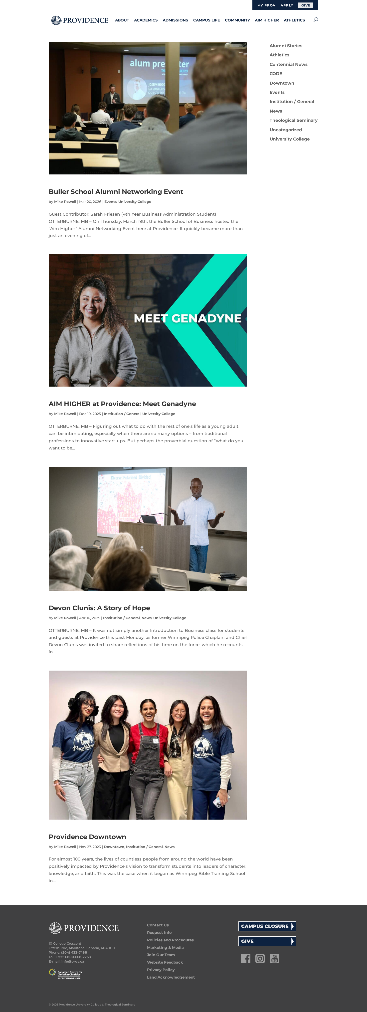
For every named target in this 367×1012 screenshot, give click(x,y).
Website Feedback (165, 962)
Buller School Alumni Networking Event (116, 192)
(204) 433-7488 (74, 952)
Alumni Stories (286, 45)
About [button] (122, 20)
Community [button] (237, 20)
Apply (287, 5)
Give (306, 5)
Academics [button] (146, 20)
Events (110, 201)
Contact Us (158, 925)
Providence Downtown (87, 837)
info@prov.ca (72, 961)
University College (134, 201)
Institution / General (122, 414)
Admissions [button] (175, 20)
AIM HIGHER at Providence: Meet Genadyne (122, 404)
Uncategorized (286, 129)
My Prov (266, 5)
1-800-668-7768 (78, 957)
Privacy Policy (161, 969)
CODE (276, 73)
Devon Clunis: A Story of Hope (99, 608)
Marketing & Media (165, 947)
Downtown (114, 847)
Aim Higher (267, 20)
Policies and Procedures (170, 940)
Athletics (294, 20)
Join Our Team (161, 954)
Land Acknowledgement (171, 977)
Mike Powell (65, 201)
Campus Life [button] (206, 20)
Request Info (159, 932)
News (147, 618)
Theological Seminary (294, 120)
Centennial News (289, 64)
